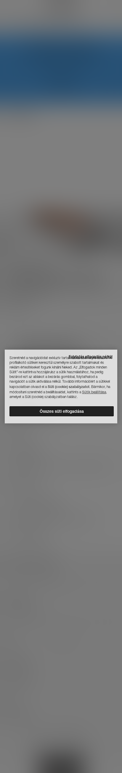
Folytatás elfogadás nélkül (91, 356)
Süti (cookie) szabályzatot (68, 386)
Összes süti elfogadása (62, 411)
